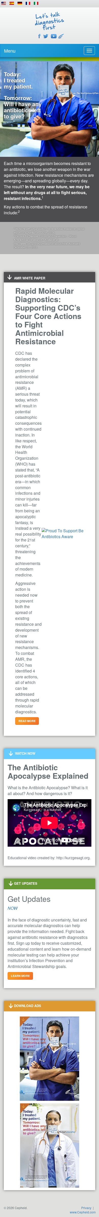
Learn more (20, 976)
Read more (27, 721)
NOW (13, 908)
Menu (9, 50)
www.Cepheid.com (83, 1212)
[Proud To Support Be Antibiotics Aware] (63, 533)
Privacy (86, 1208)
